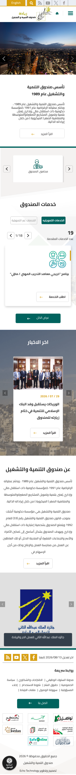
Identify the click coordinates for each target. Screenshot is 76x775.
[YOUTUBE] (15, 658)
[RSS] (40, 3)
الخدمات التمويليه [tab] (53, 220)
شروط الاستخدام (31, 684)
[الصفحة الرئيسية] (57, 13)
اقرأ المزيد (47, 134)
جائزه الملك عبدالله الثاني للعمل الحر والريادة (38, 637)
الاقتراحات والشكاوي (31, 679)
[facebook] (64, 3)
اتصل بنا (43, 703)
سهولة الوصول (48, 689)
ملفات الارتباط (27, 689)
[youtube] (48, 3)
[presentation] (69, 168)
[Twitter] (24, 658)
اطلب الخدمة (57, 297)
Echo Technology (29, 770)
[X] (56, 3)
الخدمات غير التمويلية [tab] (24, 220)
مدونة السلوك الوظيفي (59, 679)
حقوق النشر (51, 684)
